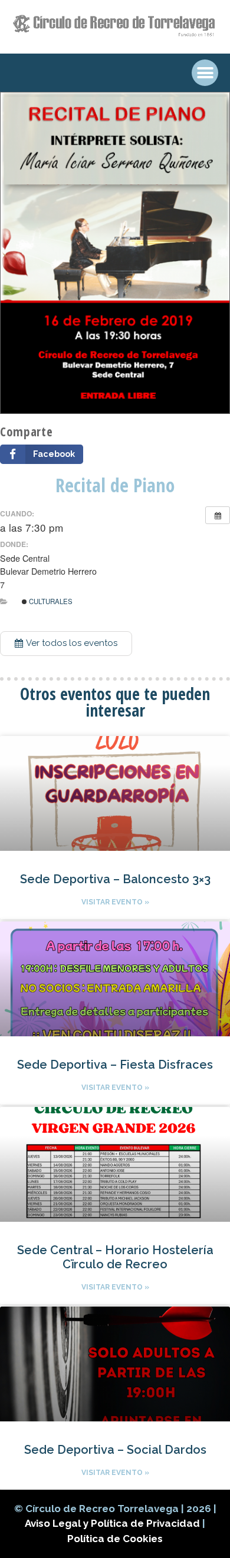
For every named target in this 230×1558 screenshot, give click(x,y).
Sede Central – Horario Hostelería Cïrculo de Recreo (115, 1257)
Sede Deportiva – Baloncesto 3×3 (115, 879)
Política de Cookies (115, 1538)
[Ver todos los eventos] (217, 515)
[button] (66, 643)
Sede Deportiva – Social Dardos (115, 1450)
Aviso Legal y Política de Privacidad (113, 1523)
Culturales (50, 601)
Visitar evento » (115, 902)
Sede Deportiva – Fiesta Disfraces (115, 1065)
